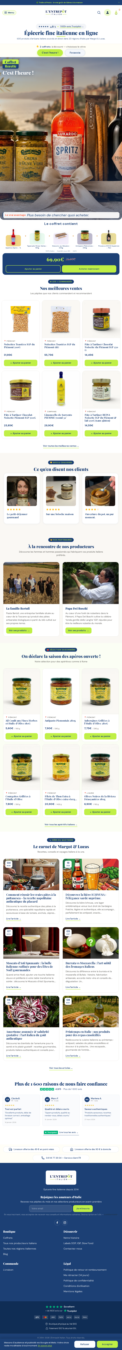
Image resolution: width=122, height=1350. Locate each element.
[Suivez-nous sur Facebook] (57, 1222)
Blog (5, 1254)
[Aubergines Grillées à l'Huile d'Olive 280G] (100, 691)
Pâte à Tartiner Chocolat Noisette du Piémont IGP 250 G (101, 347)
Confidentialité (111, 1214)
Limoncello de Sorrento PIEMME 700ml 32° (58, 416)
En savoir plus (45, 1345)
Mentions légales (73, 1291)
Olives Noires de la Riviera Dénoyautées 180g (99, 798)
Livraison (8, 1269)
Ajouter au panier (33, 269)
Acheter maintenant (89, 269)
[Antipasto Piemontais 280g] (61, 691)
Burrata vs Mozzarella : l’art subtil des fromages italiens (88, 965)
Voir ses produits (19, 630)
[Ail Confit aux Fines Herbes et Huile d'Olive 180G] (21, 691)
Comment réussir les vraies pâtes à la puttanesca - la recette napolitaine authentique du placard (31, 898)
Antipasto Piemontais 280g (60, 720)
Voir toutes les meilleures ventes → (61, 446)
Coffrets (8, 1237)
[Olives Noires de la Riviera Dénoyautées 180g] (100, 767)
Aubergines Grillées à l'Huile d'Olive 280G (96, 722)
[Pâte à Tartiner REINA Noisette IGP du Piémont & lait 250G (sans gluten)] (101, 390)
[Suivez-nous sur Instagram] (65, 1222)
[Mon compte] (107, 12)
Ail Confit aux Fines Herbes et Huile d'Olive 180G (21, 722)
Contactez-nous (73, 1248)
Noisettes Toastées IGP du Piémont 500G (19, 346)
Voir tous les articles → (61, 1068)
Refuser (84, 1344)
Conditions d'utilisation (76, 1286)
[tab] (50, 52)
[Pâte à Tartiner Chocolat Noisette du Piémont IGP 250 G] (101, 319)
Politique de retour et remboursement (85, 1269)
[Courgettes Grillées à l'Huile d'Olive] (21, 767)
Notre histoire (71, 1237)
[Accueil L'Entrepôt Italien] (61, 1178)
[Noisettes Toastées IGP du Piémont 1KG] (61, 319)
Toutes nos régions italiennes (19, 1248)
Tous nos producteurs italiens (20, 1243)
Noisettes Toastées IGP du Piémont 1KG (59, 346)
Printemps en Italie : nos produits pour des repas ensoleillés (88, 1033)
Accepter (107, 1344)
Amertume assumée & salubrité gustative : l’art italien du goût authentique (27, 1035)
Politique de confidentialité (79, 1280)
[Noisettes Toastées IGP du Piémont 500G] (21, 319)
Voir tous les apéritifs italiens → (61, 824)
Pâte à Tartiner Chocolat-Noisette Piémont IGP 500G (20, 416)
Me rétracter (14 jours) (76, 1275)
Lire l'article (13, 918)
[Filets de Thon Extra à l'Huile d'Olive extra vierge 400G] (61, 767)
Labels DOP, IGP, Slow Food (78, 1243)
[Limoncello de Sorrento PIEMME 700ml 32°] (61, 390)
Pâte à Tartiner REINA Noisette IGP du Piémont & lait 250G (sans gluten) (100, 417)
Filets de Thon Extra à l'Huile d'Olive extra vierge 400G (60, 799)
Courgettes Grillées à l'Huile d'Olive (18, 798)
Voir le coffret (61, 166)
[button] (9, 12)
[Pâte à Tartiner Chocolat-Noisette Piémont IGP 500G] (21, 390)
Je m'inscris (83, 1208)
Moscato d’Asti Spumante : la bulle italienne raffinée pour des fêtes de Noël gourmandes (29, 966)
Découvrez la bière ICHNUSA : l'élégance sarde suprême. (86, 896)
